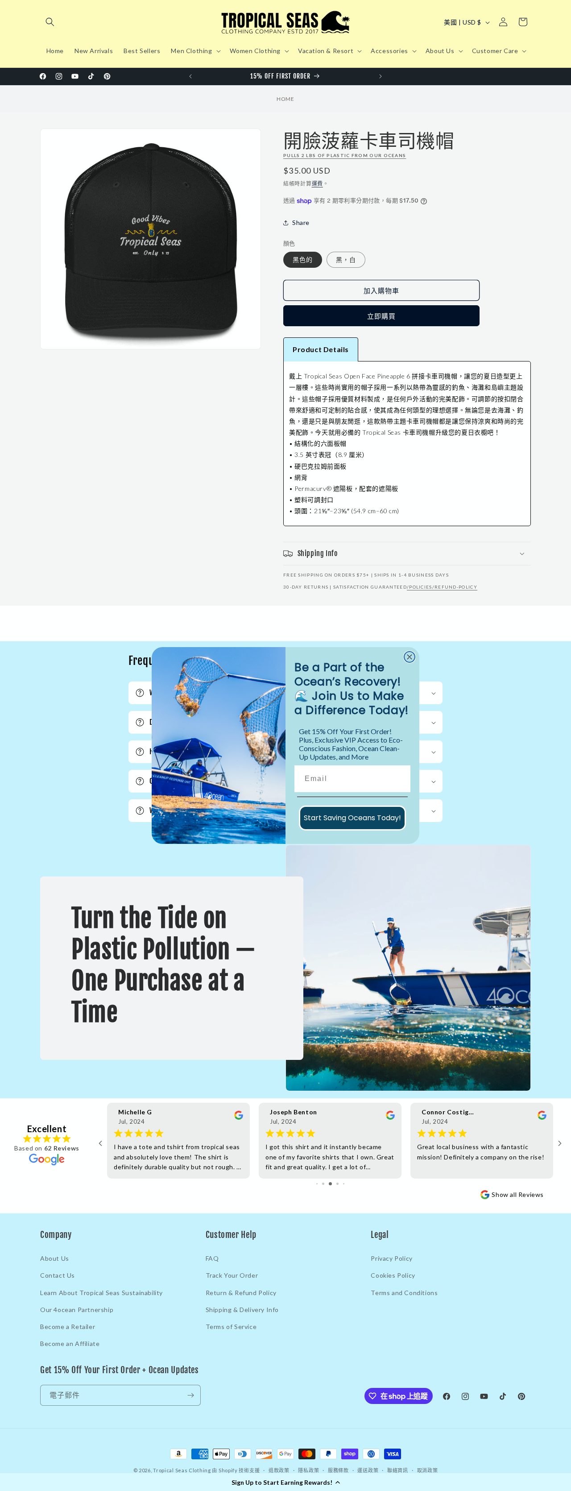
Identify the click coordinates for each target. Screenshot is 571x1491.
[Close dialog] (409, 657)
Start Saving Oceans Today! (352, 818)
